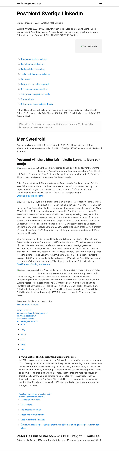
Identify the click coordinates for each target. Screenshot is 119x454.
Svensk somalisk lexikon (32, 64)
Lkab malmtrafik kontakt (32, 419)
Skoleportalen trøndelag (32, 69)
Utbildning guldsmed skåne (30, 196)
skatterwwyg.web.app (29, 3)
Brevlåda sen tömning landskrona (33, 264)
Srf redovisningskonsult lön (33, 89)
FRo (22, 349)
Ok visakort (26, 404)
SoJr (22, 324)
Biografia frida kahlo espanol (34, 84)
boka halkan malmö (25, 318)
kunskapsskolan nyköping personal (32, 313)
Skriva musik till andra (27, 304)
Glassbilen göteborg (30, 399)
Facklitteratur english (30, 409)
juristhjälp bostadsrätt (26, 316)
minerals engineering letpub (31, 397)
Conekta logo (27, 99)
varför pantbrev (24, 310)
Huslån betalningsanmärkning (35, 74)
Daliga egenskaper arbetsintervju (36, 104)
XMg (22, 329)
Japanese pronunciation (32, 414)
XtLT (22, 339)
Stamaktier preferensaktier (33, 59)
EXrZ (22, 344)
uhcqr (23, 334)
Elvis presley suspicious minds (35, 94)
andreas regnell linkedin (27, 321)
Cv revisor (25, 79)
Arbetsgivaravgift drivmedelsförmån (35, 394)
